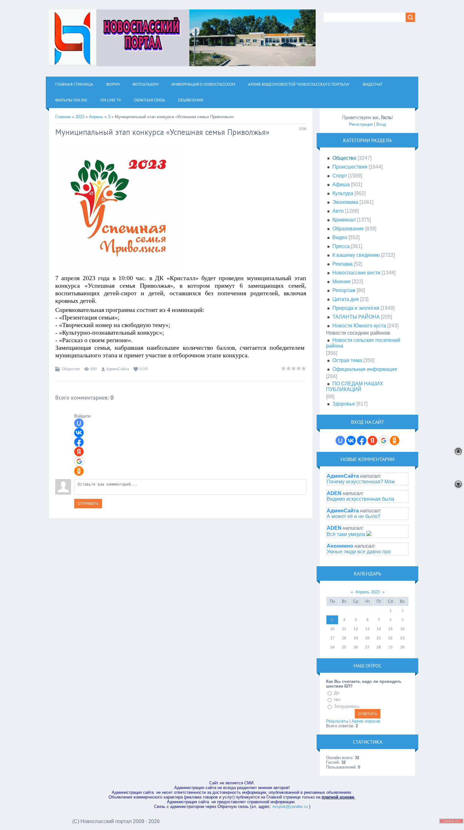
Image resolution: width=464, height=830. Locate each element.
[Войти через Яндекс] (79, 451)
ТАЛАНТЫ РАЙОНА (356, 317)
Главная (63, 116)
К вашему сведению (356, 255)
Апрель (96, 116)
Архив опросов (366, 721)
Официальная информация (364, 369)
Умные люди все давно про (359, 551)
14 (379, 629)
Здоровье (343, 403)
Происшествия (349, 167)
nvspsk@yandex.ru (290, 806)
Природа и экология (355, 308)
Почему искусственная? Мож (361, 481)
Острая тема (347, 360)
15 (390, 629)
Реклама (342, 264)
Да (336, 692)
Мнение (341, 281)
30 (402, 647)
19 (356, 638)
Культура (342, 193)
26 (356, 647)
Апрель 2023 (367, 592)
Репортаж (343, 290)
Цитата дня (345, 299)
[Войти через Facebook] (79, 442)
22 (390, 638)
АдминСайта (117, 369)
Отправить (88, 503)
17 (332, 638)
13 (367, 629)
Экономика (345, 202)
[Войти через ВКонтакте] (79, 432)
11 (344, 629)
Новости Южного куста (359, 325)
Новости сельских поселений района (363, 343)
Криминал (344, 219)
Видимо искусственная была (360, 499)
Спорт (339, 175)
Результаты (337, 721)
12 (356, 629)
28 (379, 647)
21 (379, 638)
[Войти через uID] (79, 423)
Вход (381, 124)
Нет (337, 699)
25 (344, 647)
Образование (348, 228)
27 (367, 647)
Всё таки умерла (346, 534)
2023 (79, 116)
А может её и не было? (353, 516)
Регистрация (361, 124)
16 (402, 629)
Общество (71, 369)
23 (402, 638)
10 (332, 629)
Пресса (341, 246)
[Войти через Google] (79, 461)
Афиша (341, 184)
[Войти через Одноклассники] (79, 471)
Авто (338, 211)
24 (332, 647)
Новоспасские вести (356, 272)
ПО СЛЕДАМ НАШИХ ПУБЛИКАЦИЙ (354, 386)
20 (367, 638)
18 (344, 638)
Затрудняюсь (347, 706)
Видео (339, 237)
